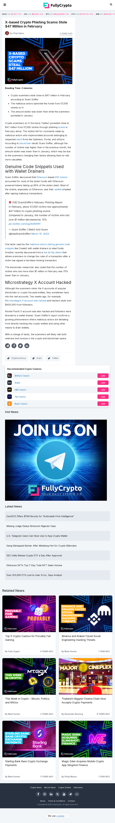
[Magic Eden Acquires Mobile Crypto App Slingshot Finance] (85, 739)
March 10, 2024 (40, 233)
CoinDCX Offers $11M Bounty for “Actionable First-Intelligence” (40, 516)
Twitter (55, 358)
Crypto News (36, 787)
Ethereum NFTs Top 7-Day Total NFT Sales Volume (34, 565)
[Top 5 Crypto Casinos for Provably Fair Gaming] (29, 614)
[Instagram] (44, 794)
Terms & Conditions (56, 801)
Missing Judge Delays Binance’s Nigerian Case (31, 526)
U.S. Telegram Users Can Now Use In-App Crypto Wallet (36, 535)
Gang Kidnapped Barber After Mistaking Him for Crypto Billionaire (41, 545)
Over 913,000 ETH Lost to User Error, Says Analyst (34, 575)
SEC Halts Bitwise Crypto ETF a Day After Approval (34, 555)
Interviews (78, 787)
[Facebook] (38, 794)
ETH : (63, 14)
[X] (57, 794)
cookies (60, 815)
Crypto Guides (64, 787)
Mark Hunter (71, 651)
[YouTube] (63, 794)
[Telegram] (70, 794)
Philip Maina (18, 33)
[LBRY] (76, 794)
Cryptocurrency (18, 358)
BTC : (38, 14)
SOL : (14, 14)
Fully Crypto (14, 651)
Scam (39, 358)
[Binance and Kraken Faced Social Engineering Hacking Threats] (85, 614)
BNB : (87, 14)
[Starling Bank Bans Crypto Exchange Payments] (29, 739)
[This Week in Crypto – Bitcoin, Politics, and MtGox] (29, 676)
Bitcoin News (50, 787)
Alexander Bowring (74, 714)
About (42, 801)
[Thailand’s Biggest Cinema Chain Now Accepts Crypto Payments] (85, 676)
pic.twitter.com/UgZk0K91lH (24, 223)
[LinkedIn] (51, 794)
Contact (71, 801)
